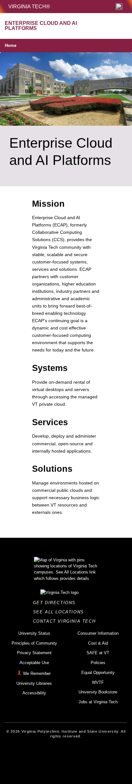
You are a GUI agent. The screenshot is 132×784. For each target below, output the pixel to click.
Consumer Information (98, 633)
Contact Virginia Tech (66, 621)
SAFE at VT (98, 652)
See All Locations (60, 612)
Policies (98, 662)
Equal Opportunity (98, 672)
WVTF (98, 682)
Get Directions (56, 602)
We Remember (37, 673)
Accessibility (34, 693)
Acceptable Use (34, 662)
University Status (34, 633)
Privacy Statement (34, 652)
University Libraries (34, 683)
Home (10, 45)
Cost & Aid (98, 643)
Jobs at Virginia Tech (98, 701)
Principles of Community (34, 643)
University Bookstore (97, 692)
